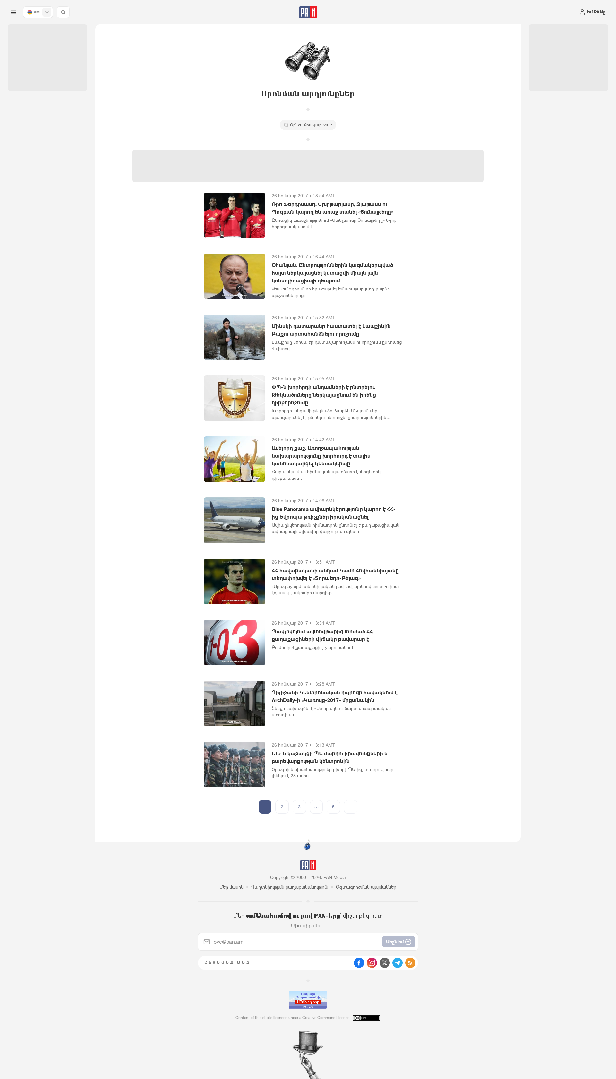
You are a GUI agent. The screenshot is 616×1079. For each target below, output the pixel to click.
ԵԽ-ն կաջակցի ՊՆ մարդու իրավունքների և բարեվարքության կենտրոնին (330, 757)
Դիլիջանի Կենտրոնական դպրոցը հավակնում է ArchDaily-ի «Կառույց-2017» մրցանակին (335, 696)
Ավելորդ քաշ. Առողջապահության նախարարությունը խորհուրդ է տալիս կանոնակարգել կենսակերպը (321, 456)
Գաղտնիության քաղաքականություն (289, 887)
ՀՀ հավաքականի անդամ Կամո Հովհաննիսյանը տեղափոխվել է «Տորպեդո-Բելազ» (335, 574)
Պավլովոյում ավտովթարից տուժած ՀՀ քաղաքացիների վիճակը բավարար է (322, 635)
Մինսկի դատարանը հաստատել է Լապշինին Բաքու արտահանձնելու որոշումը (331, 330)
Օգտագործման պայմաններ (366, 887)
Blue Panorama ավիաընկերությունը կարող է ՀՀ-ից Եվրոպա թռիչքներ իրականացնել (334, 513)
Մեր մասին (231, 887)
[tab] (387, 209)
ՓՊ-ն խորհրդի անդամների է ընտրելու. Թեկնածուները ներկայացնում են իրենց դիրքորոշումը (324, 395)
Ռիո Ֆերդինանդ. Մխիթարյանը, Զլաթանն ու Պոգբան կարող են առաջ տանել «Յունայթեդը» (332, 208)
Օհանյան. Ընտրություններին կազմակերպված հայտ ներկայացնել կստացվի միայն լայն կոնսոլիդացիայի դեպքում (332, 273)
